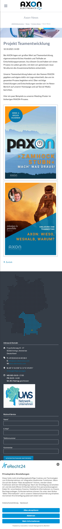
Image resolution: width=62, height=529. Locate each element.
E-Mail (7, 429)
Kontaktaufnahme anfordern (18, 458)
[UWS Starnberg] (19, 396)
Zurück (9, 262)
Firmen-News (36, 24)
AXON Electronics (18, 24)
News (28, 24)
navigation (6, 6)
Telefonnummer (9, 438)
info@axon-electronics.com (19, 361)
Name (7, 419)
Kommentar (8, 447)
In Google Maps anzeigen (16, 371)
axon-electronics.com (17, 363)
